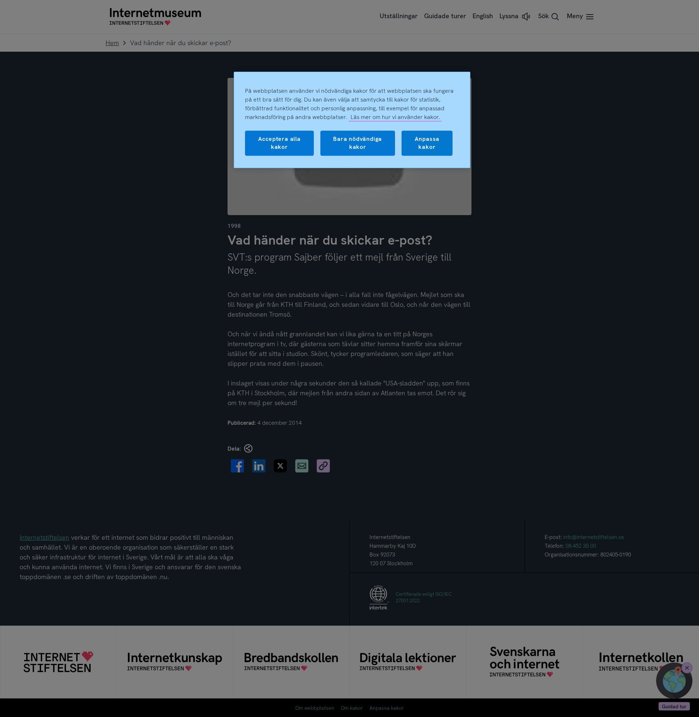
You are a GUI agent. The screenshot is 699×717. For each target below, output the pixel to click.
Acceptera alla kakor (279, 143)
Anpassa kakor (427, 143)
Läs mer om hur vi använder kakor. (395, 117)
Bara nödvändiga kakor (357, 143)
